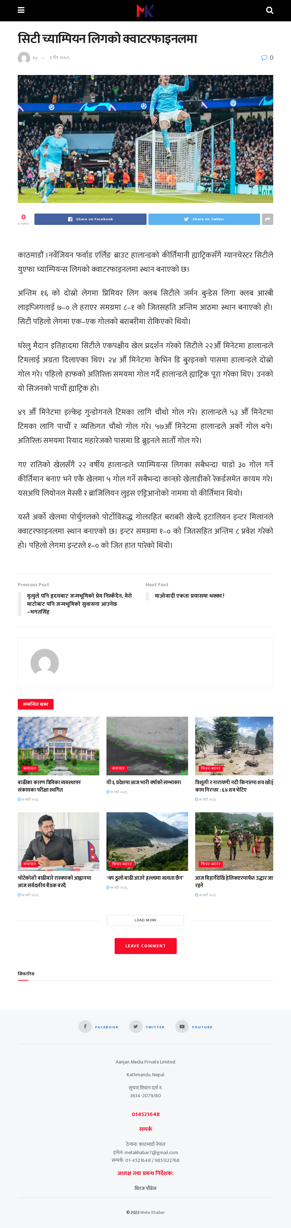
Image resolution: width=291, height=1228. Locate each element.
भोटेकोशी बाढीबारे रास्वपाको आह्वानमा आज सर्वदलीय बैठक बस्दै (54, 882)
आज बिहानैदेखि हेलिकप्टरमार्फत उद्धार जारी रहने (236, 882)
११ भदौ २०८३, (30, 799)
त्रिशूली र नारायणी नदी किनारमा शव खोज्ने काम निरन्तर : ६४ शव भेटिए (234, 786)
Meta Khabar (153, 1212)
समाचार (29, 769)
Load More (145, 920)
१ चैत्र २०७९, (60, 57)
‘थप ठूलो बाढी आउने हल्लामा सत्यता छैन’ (145, 878)
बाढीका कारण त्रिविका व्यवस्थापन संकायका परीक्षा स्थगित (49, 786)
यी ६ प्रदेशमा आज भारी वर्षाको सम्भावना (143, 782)
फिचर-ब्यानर (211, 769)
